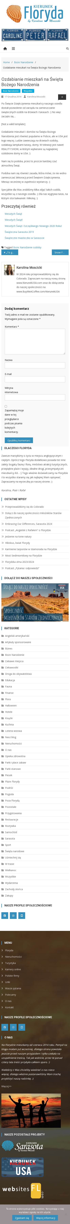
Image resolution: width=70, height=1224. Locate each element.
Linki (7, 982)
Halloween (11, 705)
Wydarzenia (11, 882)
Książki (9, 718)
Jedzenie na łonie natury (18, 536)
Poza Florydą (12, 800)
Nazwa (8, 360)
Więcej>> (6, 1086)
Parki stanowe (13, 768)
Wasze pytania (13, 988)
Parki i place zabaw (15, 762)
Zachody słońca (14, 889)
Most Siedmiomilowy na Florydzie (23, 555)
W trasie (9, 863)
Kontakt (9, 1007)
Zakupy (9, 895)
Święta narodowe (14, 851)
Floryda (9, 950)
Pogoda (9, 794)
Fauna (8, 686)
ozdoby (37, 247)
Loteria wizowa (13, 730)
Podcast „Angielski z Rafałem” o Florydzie (28, 530)
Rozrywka (10, 825)
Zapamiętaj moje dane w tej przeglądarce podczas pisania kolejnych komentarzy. (14, 421)
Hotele (8, 711)
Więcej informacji (45, 1218)
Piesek (8, 775)
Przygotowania (13, 813)
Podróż (9, 787)
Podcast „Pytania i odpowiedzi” (22, 568)
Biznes (8, 648)
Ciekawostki (11, 667)
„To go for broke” (12, 252)
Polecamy (10, 994)
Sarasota (10, 838)
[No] (65, 1214)
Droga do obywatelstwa (18, 673)
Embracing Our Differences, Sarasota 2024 (28, 523)
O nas (8, 749)
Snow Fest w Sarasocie (62, 252)
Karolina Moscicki (36, 96)
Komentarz (12, 326)
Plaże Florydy (12, 781)
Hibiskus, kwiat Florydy (17, 542)
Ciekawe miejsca (14, 661)
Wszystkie (28, 91)
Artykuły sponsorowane (18, 642)
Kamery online (13, 969)
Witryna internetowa (11, 390)
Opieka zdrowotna (15, 756)
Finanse (9, 692)
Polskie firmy (12, 975)
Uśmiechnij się (13, 857)
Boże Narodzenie (11, 91)
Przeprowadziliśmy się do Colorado (24, 506)
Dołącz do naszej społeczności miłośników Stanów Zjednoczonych (33, 515)
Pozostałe (10, 806)
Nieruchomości (13, 743)
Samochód (11, 832)
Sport (8, 844)
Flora (8, 699)
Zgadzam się (22, 1218)
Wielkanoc (10, 870)
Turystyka (10, 963)
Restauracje (11, 819)
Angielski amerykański (17, 635)
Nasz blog (10, 737)
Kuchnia (9, 724)
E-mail (8, 374)
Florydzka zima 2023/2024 (19, 561)
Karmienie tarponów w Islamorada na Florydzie (31, 549)
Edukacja (10, 680)
